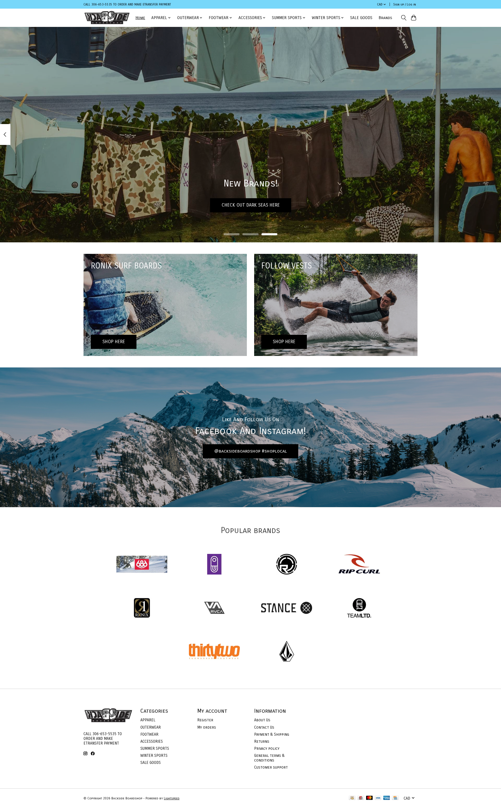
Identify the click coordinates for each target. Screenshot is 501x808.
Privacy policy (266, 748)
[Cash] (352, 798)
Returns (261, 741)
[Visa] (378, 798)
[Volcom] (286, 652)
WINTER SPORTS (154, 755)
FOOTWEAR (149, 734)
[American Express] (386, 798)
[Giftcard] (360, 798)
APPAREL (147, 720)
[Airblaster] (214, 565)
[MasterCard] (369, 798)
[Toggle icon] (403, 17)
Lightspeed (172, 798)
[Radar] (286, 565)
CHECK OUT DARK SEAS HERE (251, 205)
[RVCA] (214, 608)
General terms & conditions (269, 758)
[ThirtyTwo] (214, 652)
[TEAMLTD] (359, 608)
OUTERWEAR (150, 727)
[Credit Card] (395, 798)
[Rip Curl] (359, 565)
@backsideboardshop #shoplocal (250, 451)
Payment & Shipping (271, 734)
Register (205, 720)
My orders (206, 727)
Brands (385, 17)
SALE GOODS (361, 17)
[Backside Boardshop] (107, 17)
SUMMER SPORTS (154, 748)
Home (140, 17)
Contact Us (264, 727)
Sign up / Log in (404, 4)
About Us (262, 720)
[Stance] (286, 608)
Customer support (271, 767)
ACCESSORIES (151, 741)
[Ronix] (142, 608)
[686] (142, 565)
